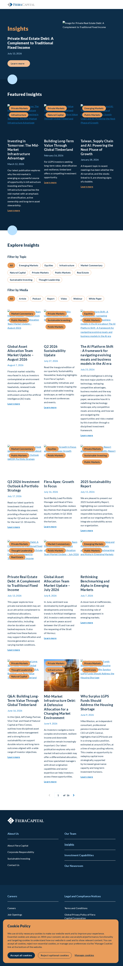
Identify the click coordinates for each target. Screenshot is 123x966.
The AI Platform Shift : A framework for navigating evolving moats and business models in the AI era (97, 355)
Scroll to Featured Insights (12, 79)
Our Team (70, 833)
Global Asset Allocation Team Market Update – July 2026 (57, 583)
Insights (69, 844)
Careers (12, 896)
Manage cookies (84, 955)
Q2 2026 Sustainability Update (55, 350)
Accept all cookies (21, 955)
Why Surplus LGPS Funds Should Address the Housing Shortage (97, 702)
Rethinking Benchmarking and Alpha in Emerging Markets (95, 583)
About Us (13, 833)
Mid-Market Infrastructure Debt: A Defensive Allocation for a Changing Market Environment (60, 707)
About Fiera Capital (18, 845)
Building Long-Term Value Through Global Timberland (59, 145)
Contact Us (14, 865)
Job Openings (15, 914)
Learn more (20, 63)
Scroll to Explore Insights (12, 230)
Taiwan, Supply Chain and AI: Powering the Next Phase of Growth (97, 147)
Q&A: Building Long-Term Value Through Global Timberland (23, 700)
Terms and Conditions (75, 908)
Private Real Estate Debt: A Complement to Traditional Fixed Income (24, 583)
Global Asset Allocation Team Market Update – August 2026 (21, 352)
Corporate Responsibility (21, 852)
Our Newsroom (73, 865)
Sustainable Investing (19, 858)
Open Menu (113, 4)
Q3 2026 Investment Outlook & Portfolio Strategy (24, 486)
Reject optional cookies (55, 955)
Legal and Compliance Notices (82, 896)
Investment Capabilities (79, 855)
